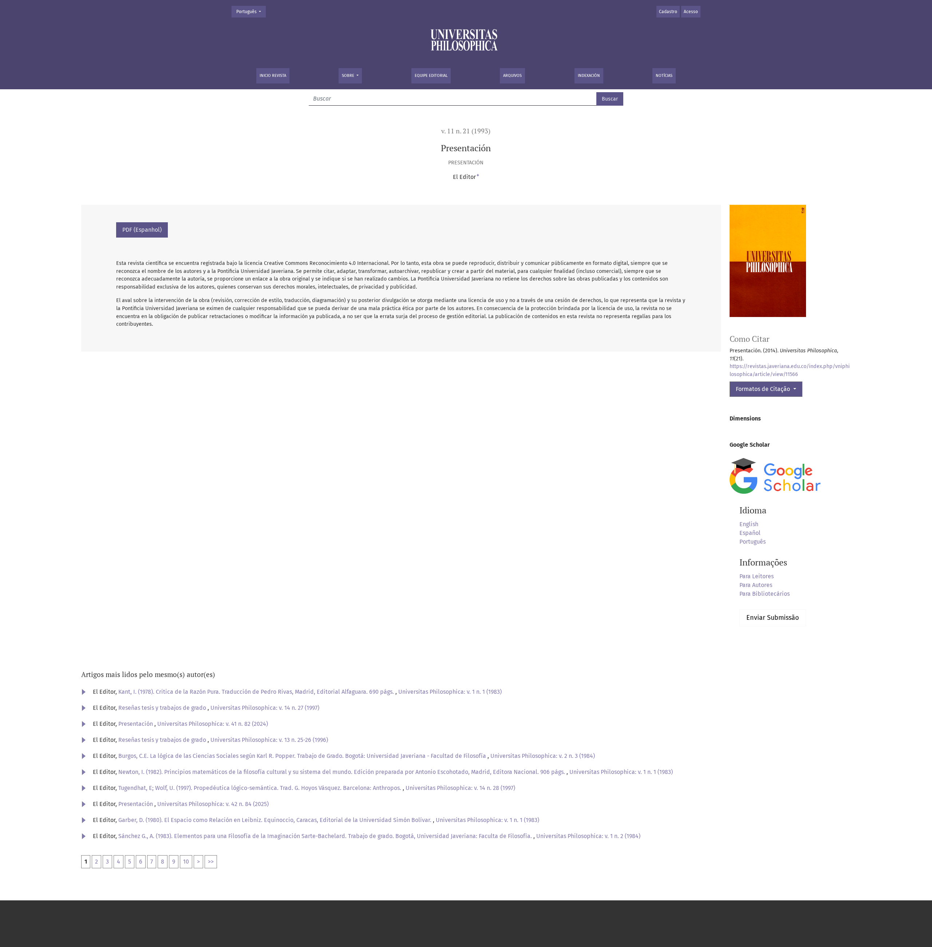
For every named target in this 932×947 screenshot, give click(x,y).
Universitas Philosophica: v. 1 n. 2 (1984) (588, 836)
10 (186, 861)
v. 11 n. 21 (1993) (465, 131)
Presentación (136, 723)
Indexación (589, 75)
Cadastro (668, 11)
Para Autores (755, 585)
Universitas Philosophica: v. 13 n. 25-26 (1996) (269, 739)
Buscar (610, 99)
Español (750, 532)
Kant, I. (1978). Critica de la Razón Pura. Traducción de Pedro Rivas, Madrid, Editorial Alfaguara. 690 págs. (256, 691)
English (748, 524)
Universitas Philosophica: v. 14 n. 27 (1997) (264, 707)
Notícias (664, 75)
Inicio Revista (273, 75)
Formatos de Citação (763, 389)
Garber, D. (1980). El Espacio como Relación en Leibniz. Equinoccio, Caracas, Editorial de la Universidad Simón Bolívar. (275, 820)
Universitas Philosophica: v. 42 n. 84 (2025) (213, 804)
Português (251, 11)
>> (211, 861)
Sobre (348, 75)
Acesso (691, 11)
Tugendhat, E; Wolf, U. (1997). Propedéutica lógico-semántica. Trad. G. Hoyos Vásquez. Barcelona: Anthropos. (260, 787)
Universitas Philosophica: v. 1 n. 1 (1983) (450, 691)
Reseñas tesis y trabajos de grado (163, 707)
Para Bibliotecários (764, 593)
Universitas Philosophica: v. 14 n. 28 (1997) (460, 787)
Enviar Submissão (772, 618)
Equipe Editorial (431, 75)
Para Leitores (756, 576)
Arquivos (512, 75)
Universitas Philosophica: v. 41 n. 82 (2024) (212, 723)
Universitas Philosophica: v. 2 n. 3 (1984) (542, 755)
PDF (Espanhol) (142, 229)
